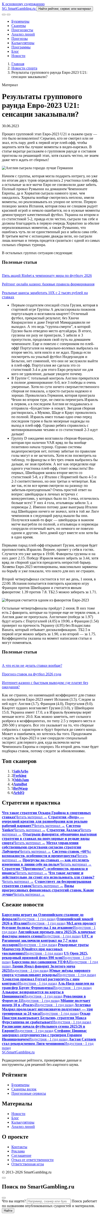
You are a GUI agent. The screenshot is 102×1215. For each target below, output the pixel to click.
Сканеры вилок (24, 1089)
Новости (18, 56)
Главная (17, 64)
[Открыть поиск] (4, 14)
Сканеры (18, 26)
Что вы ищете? (14, 1201)
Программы (21, 47)
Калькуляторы (22, 43)
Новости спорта (24, 68)
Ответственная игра (27, 1164)
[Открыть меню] (8, 14)
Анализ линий (23, 34)
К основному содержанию (23, 4)
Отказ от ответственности (32, 1160)
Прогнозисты (22, 30)
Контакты (19, 1147)
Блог (15, 51)
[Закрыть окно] (4, 1177)
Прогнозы (19, 39)
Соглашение (21, 1155)
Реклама (18, 1151)
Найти (8, 1210)
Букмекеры (20, 21)
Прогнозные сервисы (28, 1093)
